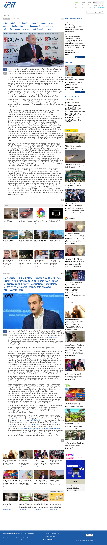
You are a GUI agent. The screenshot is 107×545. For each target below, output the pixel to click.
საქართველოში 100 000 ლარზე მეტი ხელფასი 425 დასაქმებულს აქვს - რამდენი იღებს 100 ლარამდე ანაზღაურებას (25, 483)
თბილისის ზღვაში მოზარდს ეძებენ (74, 53)
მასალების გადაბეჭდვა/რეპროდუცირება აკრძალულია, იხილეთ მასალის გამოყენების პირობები (18, 538)
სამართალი (20, 12)
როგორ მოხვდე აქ (57, 205)
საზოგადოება (29, 12)
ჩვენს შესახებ (14, 533)
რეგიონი (44, 12)
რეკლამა (31, 533)
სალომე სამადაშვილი (36, 420)
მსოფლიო (37, 12)
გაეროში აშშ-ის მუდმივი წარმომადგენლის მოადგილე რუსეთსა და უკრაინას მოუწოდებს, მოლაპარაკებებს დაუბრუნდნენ (74, 28)
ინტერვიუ (68, 63)
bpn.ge (76, 2)
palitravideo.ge (6, 266)
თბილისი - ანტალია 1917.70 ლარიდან (8, 241)
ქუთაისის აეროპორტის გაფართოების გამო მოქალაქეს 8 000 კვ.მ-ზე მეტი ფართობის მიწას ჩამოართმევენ (74, 426)
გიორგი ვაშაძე (38, 428)
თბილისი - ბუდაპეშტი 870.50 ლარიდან (40, 241)
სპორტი (58, 12)
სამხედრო (65, 12)
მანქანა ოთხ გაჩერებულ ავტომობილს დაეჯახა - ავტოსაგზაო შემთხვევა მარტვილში (25, 262)
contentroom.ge (7, 509)
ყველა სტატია (79, 91)
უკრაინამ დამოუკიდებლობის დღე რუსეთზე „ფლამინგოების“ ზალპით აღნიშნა (74, 166)
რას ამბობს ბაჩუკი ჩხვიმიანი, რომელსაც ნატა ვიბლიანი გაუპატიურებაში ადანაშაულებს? (9, 263)
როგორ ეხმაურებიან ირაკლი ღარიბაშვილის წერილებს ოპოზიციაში (40, 482)
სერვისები (23, 533)
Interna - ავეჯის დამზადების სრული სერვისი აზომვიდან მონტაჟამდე (10, 504)
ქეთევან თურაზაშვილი (52, 428)
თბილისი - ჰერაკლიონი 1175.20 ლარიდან (25, 241)
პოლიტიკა (13, 12)
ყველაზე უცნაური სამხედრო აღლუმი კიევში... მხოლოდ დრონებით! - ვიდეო (73, 146)
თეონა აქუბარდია (21, 420)
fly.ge (4, 246)
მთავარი (5, 12)
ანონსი (78, 12)
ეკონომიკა (52, 12)
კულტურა (72, 12)
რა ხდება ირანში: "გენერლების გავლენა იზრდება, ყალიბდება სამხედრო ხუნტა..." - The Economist (75, 185)
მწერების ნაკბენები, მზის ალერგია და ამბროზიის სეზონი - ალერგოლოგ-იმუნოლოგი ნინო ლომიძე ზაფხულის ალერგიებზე (26, 506)
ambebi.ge (5, 466)
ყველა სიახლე (79, 57)
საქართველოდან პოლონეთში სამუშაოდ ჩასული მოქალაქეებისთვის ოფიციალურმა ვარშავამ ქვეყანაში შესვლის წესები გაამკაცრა (56, 485)
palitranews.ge (37, 486)
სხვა (5, 15)
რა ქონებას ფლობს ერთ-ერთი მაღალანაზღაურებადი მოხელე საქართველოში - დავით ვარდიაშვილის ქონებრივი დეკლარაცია (74, 445)
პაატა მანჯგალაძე (25, 428)
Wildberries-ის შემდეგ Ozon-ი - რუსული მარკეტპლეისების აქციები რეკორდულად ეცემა (10, 482)
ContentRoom (60, 491)
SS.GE (6, 205)
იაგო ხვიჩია (53, 337)
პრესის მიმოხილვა (72, 96)
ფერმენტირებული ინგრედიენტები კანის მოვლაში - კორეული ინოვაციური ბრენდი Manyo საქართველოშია (55, 506)
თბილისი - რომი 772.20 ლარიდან (55, 241)
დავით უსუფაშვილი (32, 424)
